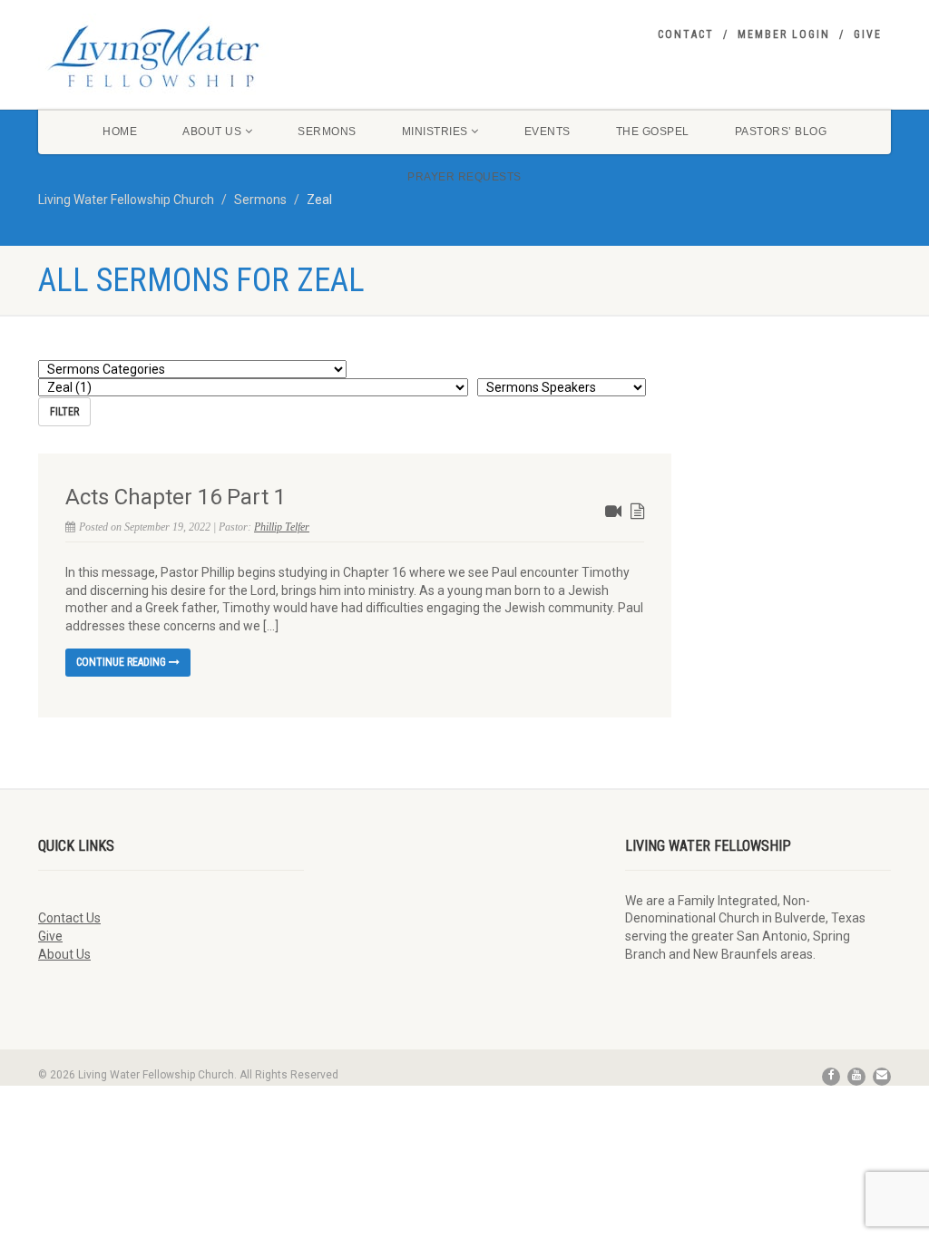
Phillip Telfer (281, 527)
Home (120, 131)
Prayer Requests (464, 177)
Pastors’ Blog (781, 131)
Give (868, 34)
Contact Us (69, 918)
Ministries (435, 131)
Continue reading (122, 662)
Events (547, 131)
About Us (211, 131)
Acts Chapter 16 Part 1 (175, 497)
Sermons (327, 131)
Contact (686, 34)
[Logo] (171, 56)
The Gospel (652, 131)
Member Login (784, 34)
